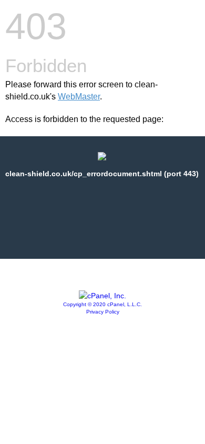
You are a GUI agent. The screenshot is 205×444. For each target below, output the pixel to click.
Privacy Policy (102, 312)
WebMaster (79, 96)
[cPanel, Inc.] (102, 295)
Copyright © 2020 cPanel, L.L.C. (102, 304)
